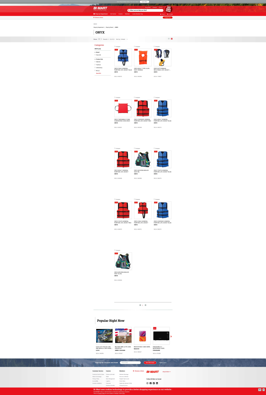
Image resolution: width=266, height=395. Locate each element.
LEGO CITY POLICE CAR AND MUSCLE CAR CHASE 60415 (103, 347)
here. (123, 393)
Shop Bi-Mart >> (167, 371)
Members (122, 371)
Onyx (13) (98, 55)
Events (121, 14)
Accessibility (95, 381)
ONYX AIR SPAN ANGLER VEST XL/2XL (121, 273)
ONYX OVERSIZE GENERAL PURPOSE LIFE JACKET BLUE (162, 222)
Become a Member (123, 376)
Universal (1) (99, 67)
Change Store (168, 17)
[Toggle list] (171, 39)
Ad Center (113, 14)
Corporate (108, 383)
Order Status (122, 381)
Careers (161, 7)
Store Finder (148, 7)
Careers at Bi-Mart (110, 374)
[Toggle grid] (169, 39)
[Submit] (128, 10)
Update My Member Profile (125, 383)
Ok (260, 389)
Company (155, 7)
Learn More (144, 1)
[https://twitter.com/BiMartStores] (154, 383)
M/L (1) (97, 70)
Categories (99, 45)
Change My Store (123, 385)
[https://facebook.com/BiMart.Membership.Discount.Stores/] (151, 383)
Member (127, 14)
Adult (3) (98, 61)
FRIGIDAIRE (156, 350)
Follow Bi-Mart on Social (154, 379)
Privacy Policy (101, 393)
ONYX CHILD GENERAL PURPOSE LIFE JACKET (141, 222)
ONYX (100, 32)
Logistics (108, 381)
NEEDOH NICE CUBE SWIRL (142, 347)
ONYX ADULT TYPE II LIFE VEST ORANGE (141, 69)
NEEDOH (136, 349)
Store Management (110, 378)
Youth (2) (98, 64)
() (170, 14)
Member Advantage (123, 374)
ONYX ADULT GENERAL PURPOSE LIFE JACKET (121, 171)
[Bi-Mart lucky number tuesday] (168, 9)
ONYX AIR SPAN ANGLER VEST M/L (141, 171)
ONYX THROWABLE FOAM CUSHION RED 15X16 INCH (122, 120)
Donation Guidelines (97, 383)
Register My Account (124, 378)
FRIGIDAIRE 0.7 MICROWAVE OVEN (158, 347)
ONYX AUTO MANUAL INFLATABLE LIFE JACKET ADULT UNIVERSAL (161, 69)
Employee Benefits (110, 385)
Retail (107, 376)
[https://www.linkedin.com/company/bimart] (157, 383)
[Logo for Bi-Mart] (100, 9)
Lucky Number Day (137, 14)
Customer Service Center (98, 374)
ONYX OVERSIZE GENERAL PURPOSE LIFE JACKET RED (142, 120)
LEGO (97, 350)
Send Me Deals (150, 362)
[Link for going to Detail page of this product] (123, 57)
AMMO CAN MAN (120, 350)
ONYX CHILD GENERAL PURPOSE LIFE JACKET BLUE (123, 69)
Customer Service (97, 371)
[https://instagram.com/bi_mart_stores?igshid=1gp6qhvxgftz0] (148, 383)
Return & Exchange (96, 376)
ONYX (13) (98, 48)
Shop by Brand (109, 27)
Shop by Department (101, 14)
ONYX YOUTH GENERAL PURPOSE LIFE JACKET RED (122, 222)
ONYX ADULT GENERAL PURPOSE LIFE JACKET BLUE (162, 120)
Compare (118, 46)
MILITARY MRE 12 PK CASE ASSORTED (123, 347)
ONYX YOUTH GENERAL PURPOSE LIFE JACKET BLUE (162, 171)
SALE (116, 49)
